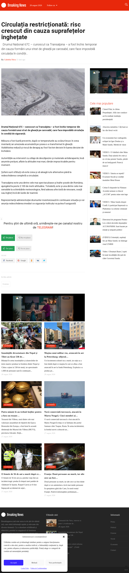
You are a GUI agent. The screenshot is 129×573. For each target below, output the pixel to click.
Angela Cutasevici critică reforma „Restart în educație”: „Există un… (70, 547)
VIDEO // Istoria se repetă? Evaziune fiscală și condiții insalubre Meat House (113, 176)
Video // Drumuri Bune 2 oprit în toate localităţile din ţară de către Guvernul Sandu (115, 254)
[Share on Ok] (31, 260)
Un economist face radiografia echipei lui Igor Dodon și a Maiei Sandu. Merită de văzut (114, 141)
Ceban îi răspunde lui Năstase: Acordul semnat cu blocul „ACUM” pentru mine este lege (115, 191)
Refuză (34, 563)
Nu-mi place (25, 238)
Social (98, 16)
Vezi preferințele (55, 563)
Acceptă (13, 563)
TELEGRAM (44, 227)
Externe (88, 16)
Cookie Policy (25, 568)
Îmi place (9, 238)
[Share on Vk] (37, 260)
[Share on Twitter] (44, 260)
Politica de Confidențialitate (38, 568)
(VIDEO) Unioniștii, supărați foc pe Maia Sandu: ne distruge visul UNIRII (115, 240)
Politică (77, 16)
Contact (122, 16)
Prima (66, 16)
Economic (110, 16)
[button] (63, 536)
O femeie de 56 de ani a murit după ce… (21, 474)
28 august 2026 (36, 5)
